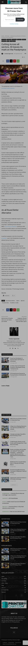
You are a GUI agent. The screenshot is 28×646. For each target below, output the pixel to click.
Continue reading (14, 23)
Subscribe (20, 19)
